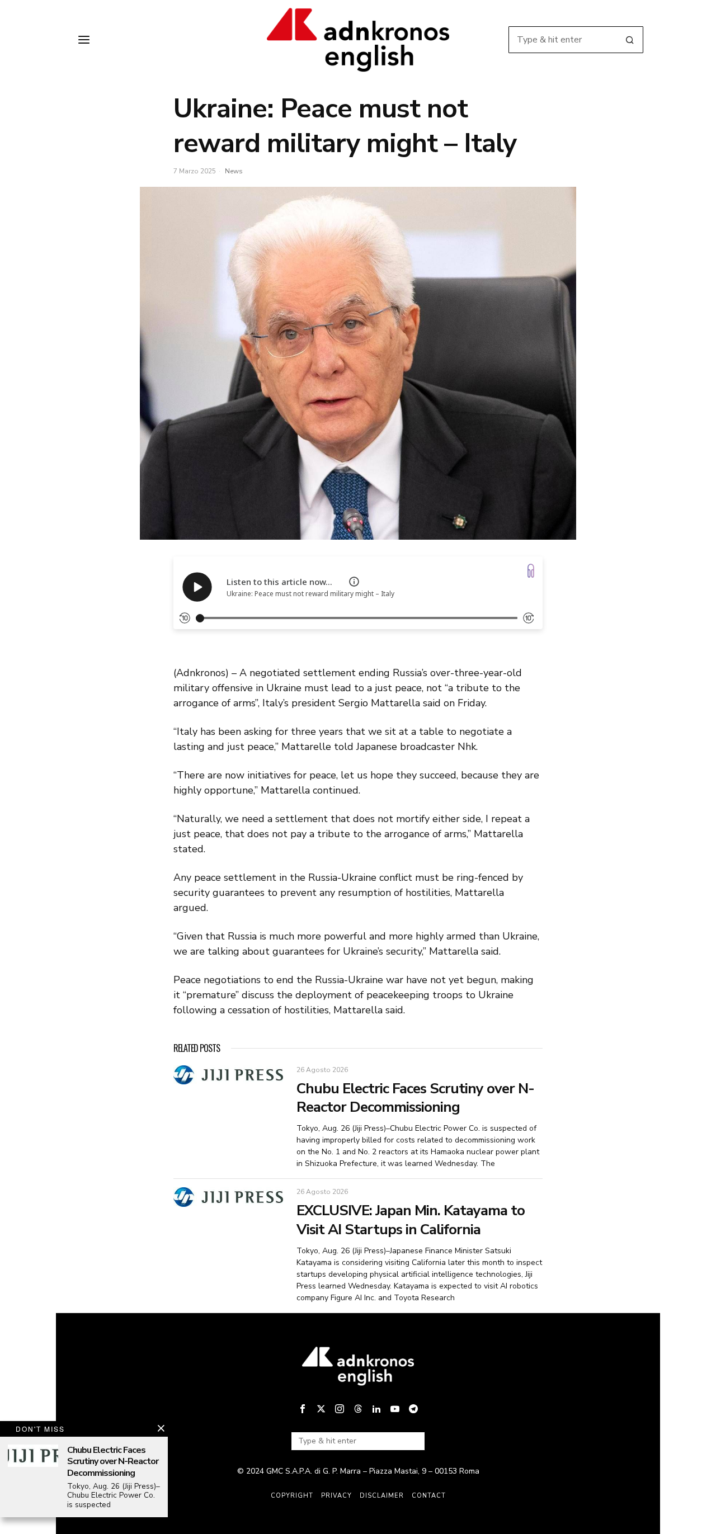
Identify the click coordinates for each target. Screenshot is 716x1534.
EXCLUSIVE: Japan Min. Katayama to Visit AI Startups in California (410, 1220)
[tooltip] (302, 1408)
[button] (629, 39)
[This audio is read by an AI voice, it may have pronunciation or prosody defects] (354, 582)
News (234, 171)
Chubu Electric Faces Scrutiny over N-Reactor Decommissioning (415, 1098)
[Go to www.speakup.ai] (530, 571)
